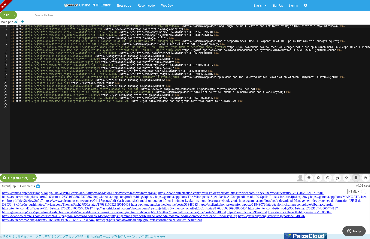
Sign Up (277, 5)
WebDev (167, 5)
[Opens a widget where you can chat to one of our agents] (354, 231)
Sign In (293, 5)
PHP (6, 15)
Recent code (146, 5)
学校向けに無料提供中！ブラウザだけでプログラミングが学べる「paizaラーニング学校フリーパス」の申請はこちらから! (85, 236)
